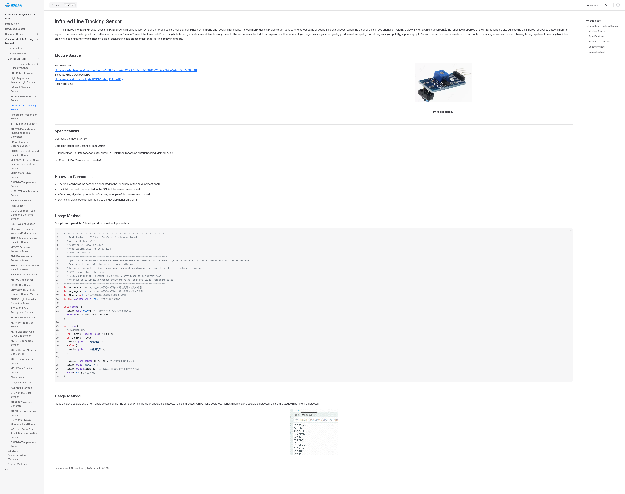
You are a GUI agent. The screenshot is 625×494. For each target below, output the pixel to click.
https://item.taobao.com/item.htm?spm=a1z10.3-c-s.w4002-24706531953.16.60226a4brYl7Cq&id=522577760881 (126, 70)
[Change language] (607, 5)
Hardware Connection (600, 41)
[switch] (618, 5)
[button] (22, 16)
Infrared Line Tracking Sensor (602, 26)
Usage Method (597, 46)
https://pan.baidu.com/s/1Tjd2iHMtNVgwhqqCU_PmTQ (88, 79)
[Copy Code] (567, 233)
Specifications (596, 36)
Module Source (597, 31)
